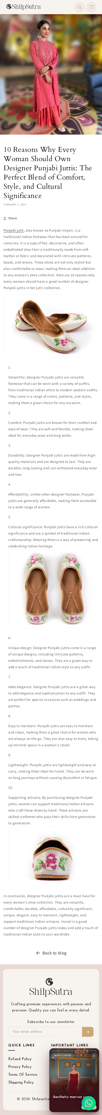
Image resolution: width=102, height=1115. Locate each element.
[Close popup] (94, 1056)
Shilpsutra (41, 1099)
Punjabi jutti (14, 230)
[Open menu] (91, 7)
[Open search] (79, 7)
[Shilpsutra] (23, 7)
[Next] (94, 1080)
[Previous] (54, 1080)
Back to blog (54, 953)
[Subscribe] (87, 1032)
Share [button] (12, 218)
